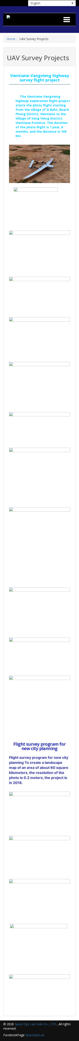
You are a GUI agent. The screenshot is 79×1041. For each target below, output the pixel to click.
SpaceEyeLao (35, 1035)
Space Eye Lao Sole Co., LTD (35, 1024)
